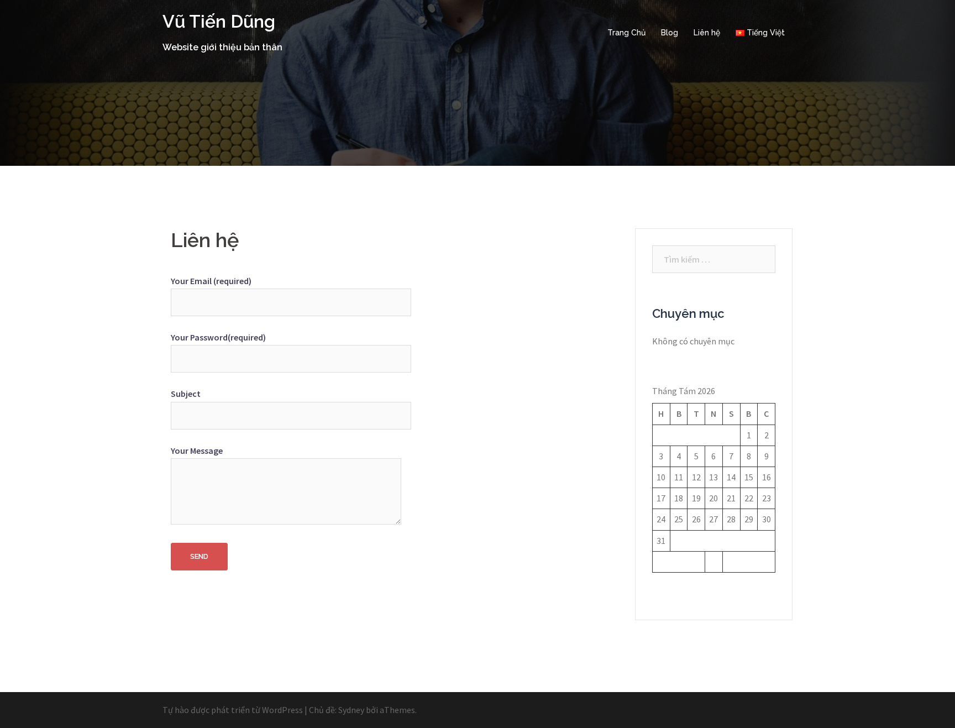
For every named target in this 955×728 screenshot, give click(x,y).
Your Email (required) (211, 280)
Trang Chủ (626, 32)
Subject (186, 393)
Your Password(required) (218, 337)
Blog (669, 32)
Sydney (351, 709)
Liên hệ (707, 32)
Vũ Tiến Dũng (218, 21)
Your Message (197, 450)
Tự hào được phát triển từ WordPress (232, 709)
